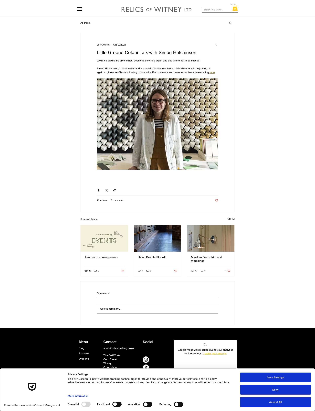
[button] (79, 9)
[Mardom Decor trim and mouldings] (210, 238)
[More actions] (216, 45)
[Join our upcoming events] (104, 238)
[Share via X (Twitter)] (106, 190)
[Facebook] (146, 367)
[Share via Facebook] (98, 190)
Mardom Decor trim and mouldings (206, 259)
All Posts (85, 22)
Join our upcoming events (101, 257)
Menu (83, 342)
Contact (109, 342)
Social (148, 342)
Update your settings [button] (215, 353)
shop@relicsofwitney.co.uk (118, 348)
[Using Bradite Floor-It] (157, 238)
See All (231, 218)
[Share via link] (114, 190)
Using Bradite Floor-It (152, 257)
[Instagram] (146, 359)
